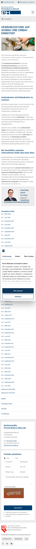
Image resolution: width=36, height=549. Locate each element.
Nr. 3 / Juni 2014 (5, 308)
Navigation (8, 19)
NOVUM (3, 409)
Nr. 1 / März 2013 (6, 325)
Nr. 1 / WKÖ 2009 (6, 378)
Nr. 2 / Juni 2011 (5, 350)
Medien (3, 398)
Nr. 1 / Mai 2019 (5, 235)
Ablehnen (18, 296)
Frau (16, 458)
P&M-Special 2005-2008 (8, 389)
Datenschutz (7, 539)
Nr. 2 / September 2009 (7, 382)
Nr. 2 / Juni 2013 (5, 322)
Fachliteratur (5, 414)
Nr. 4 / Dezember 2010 (7, 357)
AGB (26, 539)
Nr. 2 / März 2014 (6, 311)
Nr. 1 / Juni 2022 (5, 224)
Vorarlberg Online (6, 404)
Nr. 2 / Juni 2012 (5, 336)
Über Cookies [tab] (29, 256)
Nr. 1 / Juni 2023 (5, 217)
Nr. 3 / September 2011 (7, 347)
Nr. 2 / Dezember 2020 (7, 228)
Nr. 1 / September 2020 (7, 231)
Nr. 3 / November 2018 (7, 238)
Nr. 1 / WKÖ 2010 (6, 368)
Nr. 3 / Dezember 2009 (7, 375)
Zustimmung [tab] (6, 256)
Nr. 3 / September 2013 (7, 318)
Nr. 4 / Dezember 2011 (7, 343)
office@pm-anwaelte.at (27, 2)
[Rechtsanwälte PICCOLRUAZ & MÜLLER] (12, 10)
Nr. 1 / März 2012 (6, 340)
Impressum (18, 539)
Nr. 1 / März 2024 (6, 214)
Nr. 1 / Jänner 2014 (6, 315)
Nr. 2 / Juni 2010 (5, 364)
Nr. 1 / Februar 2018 (6, 246)
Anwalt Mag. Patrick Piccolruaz (24, 192)
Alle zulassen (18, 291)
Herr (8, 458)
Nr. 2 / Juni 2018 (5, 242)
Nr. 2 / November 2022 (7, 221)
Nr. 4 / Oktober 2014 (6, 304)
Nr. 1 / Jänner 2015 (6, 301)
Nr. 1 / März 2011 (6, 354)
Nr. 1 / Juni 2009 (5, 386)
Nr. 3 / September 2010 (7, 361)
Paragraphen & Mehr (7, 211)
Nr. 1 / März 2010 (6, 371)
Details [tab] (17, 256)
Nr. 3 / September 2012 (7, 333)
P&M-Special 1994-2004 (8, 393)
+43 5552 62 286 (8, 2)
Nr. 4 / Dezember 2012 (7, 329)
